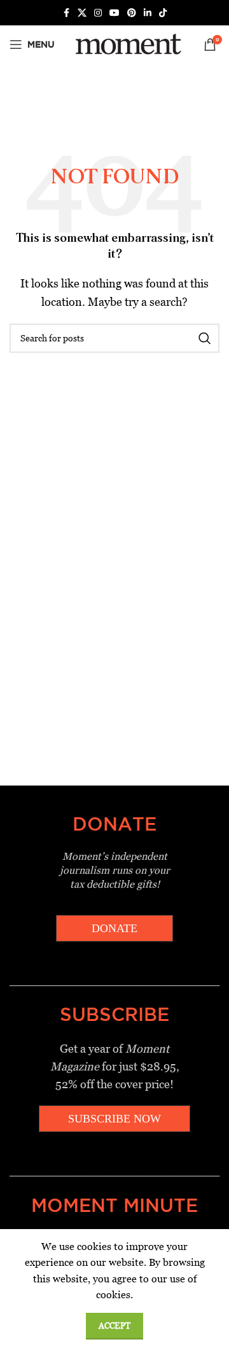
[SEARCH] (204, 338)
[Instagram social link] (98, 13)
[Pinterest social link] (131, 13)
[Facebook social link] (66, 13)
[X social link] (82, 13)
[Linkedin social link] (147, 13)
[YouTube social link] (114, 13)
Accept (114, 1326)
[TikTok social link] (162, 13)
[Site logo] (126, 43)
